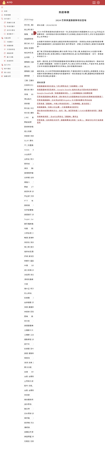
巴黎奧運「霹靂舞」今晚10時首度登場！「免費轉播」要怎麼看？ (64, 103)
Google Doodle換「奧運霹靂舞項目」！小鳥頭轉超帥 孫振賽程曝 (64, 93)
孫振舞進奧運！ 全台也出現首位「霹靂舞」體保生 (57, 116)
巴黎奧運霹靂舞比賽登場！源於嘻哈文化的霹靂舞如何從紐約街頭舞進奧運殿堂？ (70, 96)
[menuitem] (10, 7)
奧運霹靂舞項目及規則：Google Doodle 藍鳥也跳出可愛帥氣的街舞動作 (67, 89)
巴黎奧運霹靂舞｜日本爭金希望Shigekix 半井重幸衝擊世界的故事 (64, 100)
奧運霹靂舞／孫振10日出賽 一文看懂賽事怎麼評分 (58, 107)
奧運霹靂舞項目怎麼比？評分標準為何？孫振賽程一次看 (60, 86)
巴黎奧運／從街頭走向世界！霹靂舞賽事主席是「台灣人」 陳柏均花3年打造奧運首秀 (70, 121)
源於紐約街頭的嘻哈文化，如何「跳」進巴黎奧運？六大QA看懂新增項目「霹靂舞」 (69, 111)
